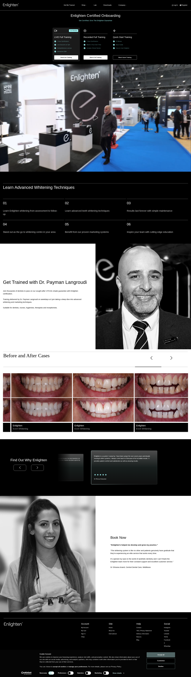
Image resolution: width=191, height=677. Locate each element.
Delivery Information (142, 634)
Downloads (107, 5)
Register (184, 5)
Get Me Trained (69, 5)
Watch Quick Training (124, 57)
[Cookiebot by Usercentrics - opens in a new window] (26, 673)
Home (111, 627)
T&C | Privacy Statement (144, 630)
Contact (138, 627)
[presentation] (151, 358)
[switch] (71, 673)
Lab (95, 5)
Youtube (166, 630)
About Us (112, 630)
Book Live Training (66, 57)
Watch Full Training (95, 57)
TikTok (166, 637)
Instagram (167, 627)
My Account (84, 627)
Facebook (167, 640)
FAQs (83, 637)
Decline (160, 666)
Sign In (83, 634)
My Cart (83, 630)
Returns (138, 637)
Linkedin (166, 634)
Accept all (160, 655)
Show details (117, 673)
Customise (161, 660)
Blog (137, 640)
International (113, 634)
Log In (175, 5)
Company (121, 5)
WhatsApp (167, 646)
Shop (83, 5)
